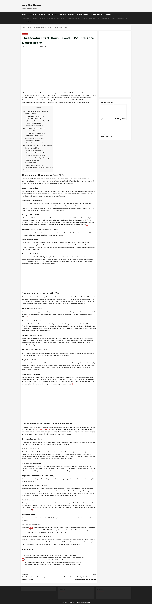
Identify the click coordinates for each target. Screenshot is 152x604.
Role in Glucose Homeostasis (34, 143)
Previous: (37, 577)
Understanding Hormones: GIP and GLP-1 (35, 111)
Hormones (42, 14)
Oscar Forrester (27, 46)
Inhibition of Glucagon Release (35, 135)
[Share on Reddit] (70, 595)
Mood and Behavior (30, 162)
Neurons (23, 14)
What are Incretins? (30, 113)
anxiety (31, 527)
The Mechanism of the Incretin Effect (34, 128)
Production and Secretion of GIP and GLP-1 (37, 121)
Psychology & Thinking (29, 18)
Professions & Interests (47, 18)
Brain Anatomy (52, 14)
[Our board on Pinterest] (103, 595)
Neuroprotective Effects (32, 148)
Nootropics (32, 14)
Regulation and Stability (33, 141)
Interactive (105, 18)
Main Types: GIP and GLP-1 (34, 118)
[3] (72, 384)
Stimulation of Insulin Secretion (35, 133)
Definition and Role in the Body (35, 116)
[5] (33, 510)
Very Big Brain (31, 5)
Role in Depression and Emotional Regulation (39, 167)
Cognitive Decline (82, 14)
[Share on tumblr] (82, 595)
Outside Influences (97, 14)
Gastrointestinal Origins (33, 123)
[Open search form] (130, 18)
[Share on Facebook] (61, 595)
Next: (80, 577)
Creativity (109, 14)
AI (98, 18)
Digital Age (60, 18)
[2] (27, 316)
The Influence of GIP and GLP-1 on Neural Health (37, 145)
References (26, 170)
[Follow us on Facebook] (99, 595)
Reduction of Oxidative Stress (35, 150)
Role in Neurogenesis (32, 160)
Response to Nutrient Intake (34, 126)
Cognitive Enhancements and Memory (36, 155)
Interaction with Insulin (31, 131)
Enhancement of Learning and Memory (37, 158)
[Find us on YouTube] (107, 595)
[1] (87, 224)
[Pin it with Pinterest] (74, 595)
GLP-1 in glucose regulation (42, 429)
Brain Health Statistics (119, 18)
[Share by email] (87, 595)
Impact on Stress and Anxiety (34, 165)
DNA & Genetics (26, 22)
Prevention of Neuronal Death (35, 153)
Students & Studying (73, 18)
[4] (93, 471)
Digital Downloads (89, 18)
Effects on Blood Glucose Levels (34, 138)
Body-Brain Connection (66, 14)
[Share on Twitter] (66, 595)
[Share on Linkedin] (78, 595)
